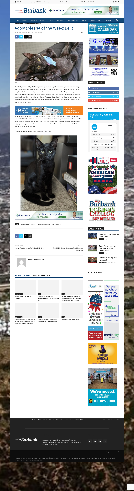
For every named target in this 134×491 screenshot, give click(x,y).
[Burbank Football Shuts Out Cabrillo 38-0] (92, 236)
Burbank (33, 224)
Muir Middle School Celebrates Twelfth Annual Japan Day (68, 249)
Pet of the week (56, 224)
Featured (60, 20)
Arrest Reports (19, 294)
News (24, 20)
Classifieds (108, 20)
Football (101, 239)
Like (99, 89)
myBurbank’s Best (72, 20)
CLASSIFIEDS (91, 1)
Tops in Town (68, 420)
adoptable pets (25, 224)
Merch (100, 20)
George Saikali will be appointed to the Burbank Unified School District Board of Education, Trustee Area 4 (25, 321)
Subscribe (115, 100)
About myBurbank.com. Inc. (51, 1)
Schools (50, 20)
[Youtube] (118, 1)
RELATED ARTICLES (23, 276)
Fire (39, 294)
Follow (115, 92)
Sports (42, 20)
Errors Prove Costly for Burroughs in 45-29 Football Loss (107, 248)
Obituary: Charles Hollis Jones (70, 319)
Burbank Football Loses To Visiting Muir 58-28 (29, 248)
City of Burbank (18, 23)
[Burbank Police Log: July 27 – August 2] (25, 287)
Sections (34, 23)
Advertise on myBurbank (72, 1)
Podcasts (93, 20)
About (103, 420)
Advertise (116, 420)
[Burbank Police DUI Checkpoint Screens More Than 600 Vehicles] (48, 310)
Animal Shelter (27, 23)
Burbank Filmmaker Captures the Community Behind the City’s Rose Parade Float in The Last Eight (71, 298)
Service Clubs (79, 420)
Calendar (83, 1)
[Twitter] (116, 1)
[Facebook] (111, 1)
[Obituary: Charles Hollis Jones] (72, 310)
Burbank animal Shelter (44, 224)
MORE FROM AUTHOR (41, 276)
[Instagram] (113, 1)
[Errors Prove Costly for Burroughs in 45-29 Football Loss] (92, 248)
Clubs (84, 20)
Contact (62, 1)
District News (18, 317)
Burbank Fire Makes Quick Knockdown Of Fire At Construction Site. (48, 298)
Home (18, 20)
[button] (117, 20)
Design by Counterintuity (112, 452)
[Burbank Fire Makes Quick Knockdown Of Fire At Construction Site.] (48, 287)
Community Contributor (23, 32)
